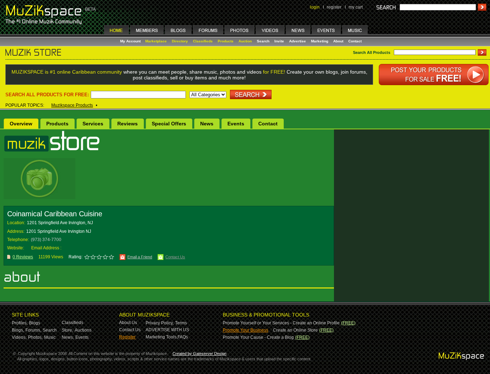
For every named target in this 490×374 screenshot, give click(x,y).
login (315, 7)
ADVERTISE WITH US (167, 329)
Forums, (33, 330)
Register (127, 337)
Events (235, 123)
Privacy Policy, (160, 322)
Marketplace (156, 41)
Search (263, 41)
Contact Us (175, 257)
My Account (131, 41)
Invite (279, 41)
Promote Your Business (245, 330)
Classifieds (203, 41)
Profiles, (20, 322)
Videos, (19, 337)
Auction (245, 41)
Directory (180, 41)
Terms (181, 322)
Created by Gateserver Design (199, 353)
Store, (67, 330)
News (206, 123)
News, (68, 337)
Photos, (35, 337)
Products (226, 41)
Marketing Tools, (162, 337)
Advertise (297, 41)
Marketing (319, 41)
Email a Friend (139, 257)
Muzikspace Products (72, 105)
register (334, 7)
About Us (128, 322)
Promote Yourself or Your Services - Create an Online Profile (281, 322)
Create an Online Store (295, 330)
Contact (355, 41)
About (338, 41)
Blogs (34, 322)
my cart (356, 7)
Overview (21, 123)
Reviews (127, 123)
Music (50, 337)
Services (93, 123)
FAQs (183, 337)
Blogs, (18, 330)
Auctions (83, 330)
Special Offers (169, 123)
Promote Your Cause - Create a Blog (258, 337)
